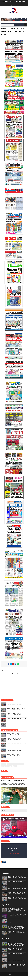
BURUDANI (9, 764)
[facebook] (11, 5)
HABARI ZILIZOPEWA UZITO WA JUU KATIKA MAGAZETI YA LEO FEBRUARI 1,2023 (16, 921)
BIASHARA (3, 764)
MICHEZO (9, 766)
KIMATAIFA (16, 764)
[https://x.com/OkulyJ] (14, 4)
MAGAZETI (3, 766)
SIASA (14, 766)
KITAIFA (21, 764)
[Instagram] (16, 4)
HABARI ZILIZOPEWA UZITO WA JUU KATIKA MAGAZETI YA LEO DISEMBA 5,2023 (16, 932)
